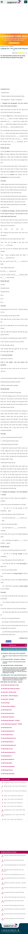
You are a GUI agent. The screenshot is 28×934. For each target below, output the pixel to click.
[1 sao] (19, 53)
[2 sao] (21, 53)
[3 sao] (23, 53)
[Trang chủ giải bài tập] (14, 3)
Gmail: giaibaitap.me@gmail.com (10, 931)
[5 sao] (27, 53)
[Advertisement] (14, 19)
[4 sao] (25, 53)
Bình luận (8, 641)
